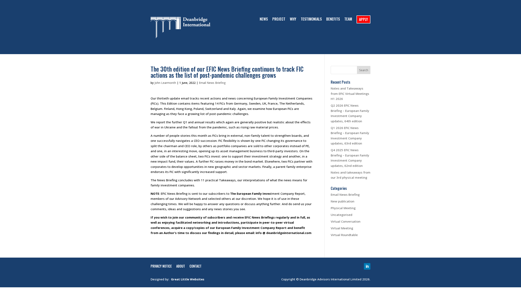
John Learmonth (165, 83)
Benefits (333, 19)
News (264, 19)
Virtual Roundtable (344, 235)
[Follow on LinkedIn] (367, 266)
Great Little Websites (187, 279)
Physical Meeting (343, 208)
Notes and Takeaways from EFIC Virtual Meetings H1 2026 (350, 93)
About (180, 267)
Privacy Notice (161, 267)
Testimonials (311, 19)
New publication (342, 201)
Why (293, 19)
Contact (195, 267)
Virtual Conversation (345, 221)
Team (348, 19)
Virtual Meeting (342, 228)
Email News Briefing (212, 83)
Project (278, 19)
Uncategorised (341, 215)
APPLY (363, 19)
